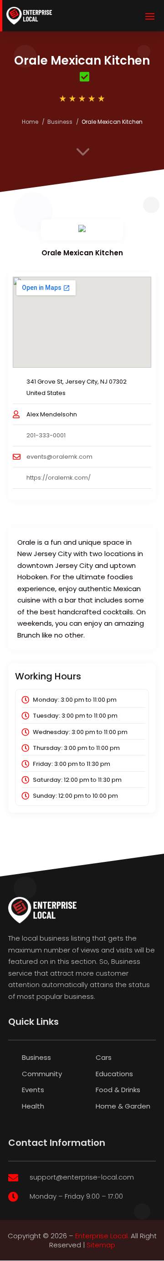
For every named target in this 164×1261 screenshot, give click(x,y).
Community (42, 1074)
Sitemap (101, 1245)
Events (33, 1089)
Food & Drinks (118, 1089)
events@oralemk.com (59, 456)
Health (33, 1106)
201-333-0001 (46, 435)
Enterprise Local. (102, 1236)
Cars (104, 1057)
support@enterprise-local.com (82, 1177)
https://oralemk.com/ (58, 477)
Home (30, 122)
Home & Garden (123, 1106)
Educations (114, 1074)
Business (59, 122)
